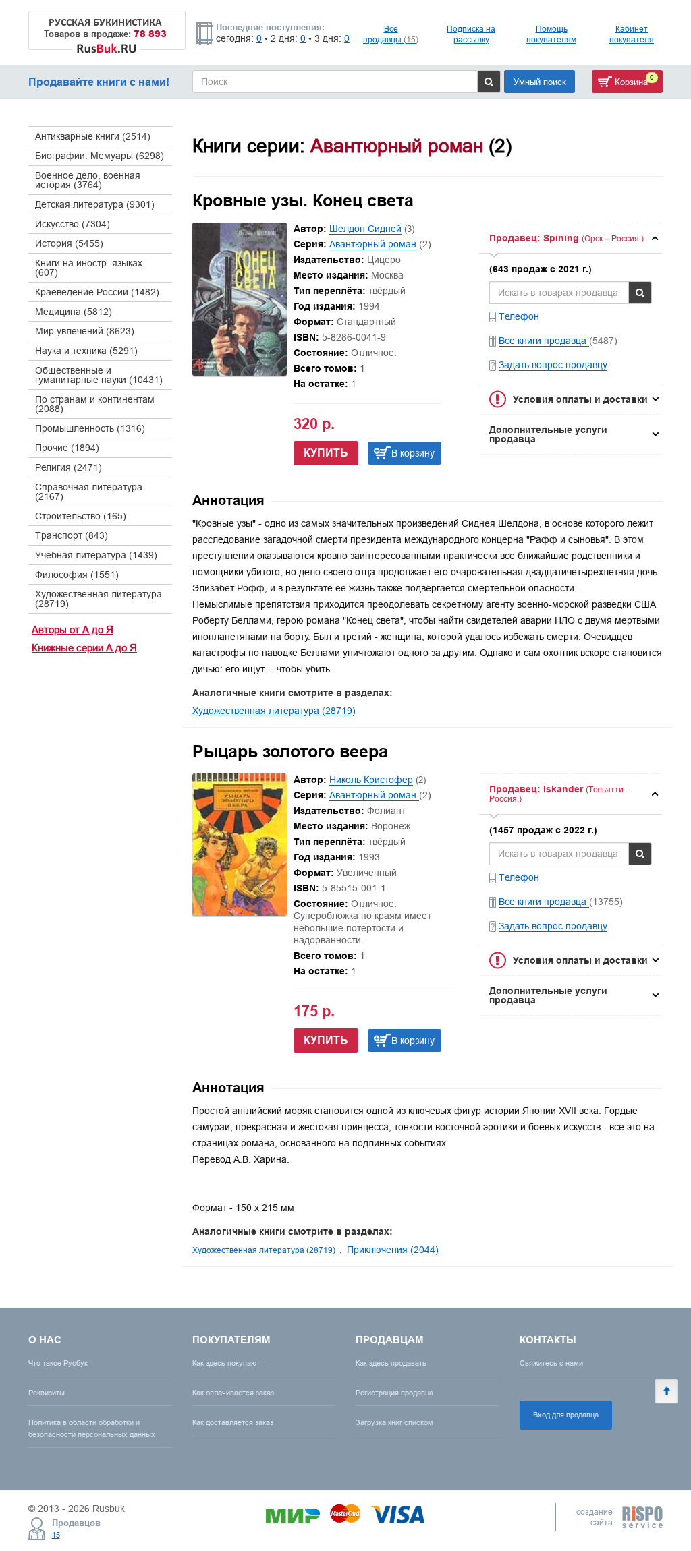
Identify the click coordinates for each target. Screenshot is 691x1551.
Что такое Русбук (58, 1363)
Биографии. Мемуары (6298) (99, 155)
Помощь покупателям (551, 34)
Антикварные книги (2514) (92, 136)
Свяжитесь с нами (551, 1363)
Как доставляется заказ (232, 1422)
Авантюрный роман (374, 244)
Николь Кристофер (371, 779)
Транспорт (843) (71, 535)
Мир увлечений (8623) (84, 331)
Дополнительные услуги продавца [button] (548, 434)
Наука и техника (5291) (86, 350)
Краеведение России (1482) (97, 292)
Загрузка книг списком (394, 1422)
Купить (326, 452)
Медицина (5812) (73, 311)
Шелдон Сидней (365, 228)
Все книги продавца (544, 340)
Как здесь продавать (391, 1363)
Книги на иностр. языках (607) (88, 268)
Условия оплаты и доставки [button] (580, 399)
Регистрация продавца (394, 1392)
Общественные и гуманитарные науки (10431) (99, 375)
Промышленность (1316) (90, 428)
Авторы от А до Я (72, 629)
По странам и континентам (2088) (95, 404)
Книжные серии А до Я (84, 647)
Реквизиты (46, 1392)
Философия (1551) (77, 574)
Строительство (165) (80, 515)
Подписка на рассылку (471, 34)
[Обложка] (239, 372)
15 (56, 1535)
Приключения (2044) (393, 1249)
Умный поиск (540, 81)
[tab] (570, 238)
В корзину (413, 453)
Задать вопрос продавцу (553, 364)
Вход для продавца (566, 1415)
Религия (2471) (68, 467)
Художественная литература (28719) (98, 599)
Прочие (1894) (67, 447)
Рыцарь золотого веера (290, 751)
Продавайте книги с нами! (98, 82)
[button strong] (570, 238)
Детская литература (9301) (95, 204)
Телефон (519, 316)
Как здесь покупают (226, 1363)
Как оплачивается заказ (233, 1392)
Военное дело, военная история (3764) (87, 180)
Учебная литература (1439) (96, 555)
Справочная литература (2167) (88, 491)
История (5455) (69, 243)
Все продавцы (390, 34)
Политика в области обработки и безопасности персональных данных (91, 1427)
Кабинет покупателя (631, 34)
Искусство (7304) (72, 223)
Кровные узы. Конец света (303, 200)
